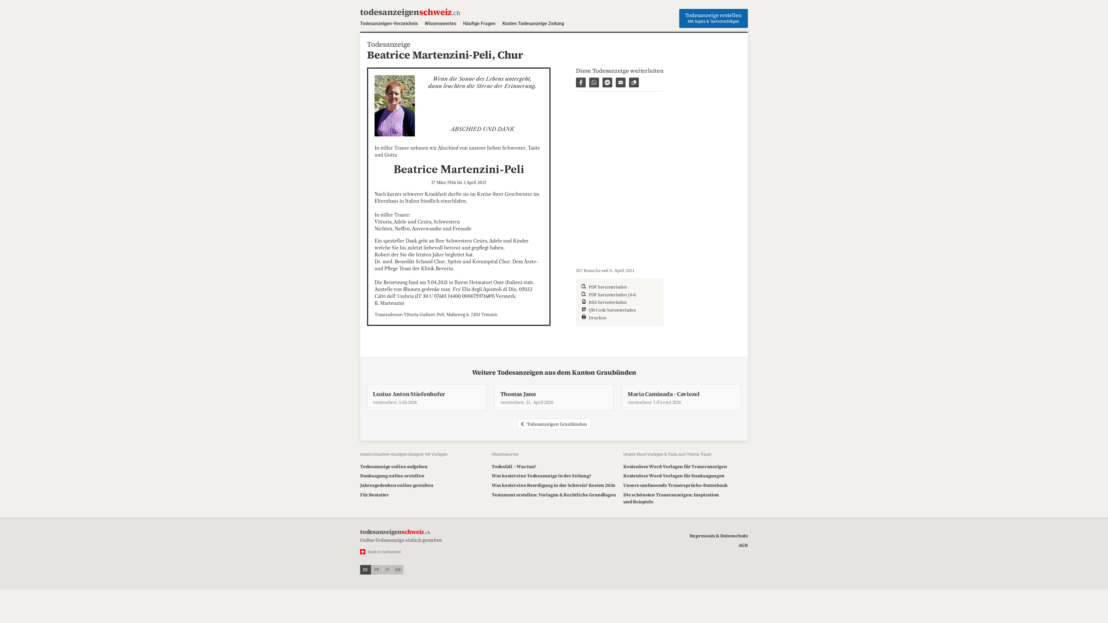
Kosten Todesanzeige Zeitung (533, 23)
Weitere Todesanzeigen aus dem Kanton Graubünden (554, 372)
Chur (510, 55)
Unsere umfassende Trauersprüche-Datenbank (675, 485)
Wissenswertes (440, 23)
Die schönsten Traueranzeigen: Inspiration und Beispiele (671, 498)
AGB (743, 545)
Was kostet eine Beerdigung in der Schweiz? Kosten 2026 (553, 485)
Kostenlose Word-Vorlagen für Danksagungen (674, 475)
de (365, 569)
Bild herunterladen (607, 302)
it (387, 569)
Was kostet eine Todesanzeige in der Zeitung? (541, 475)
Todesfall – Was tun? (514, 466)
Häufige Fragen (479, 23)
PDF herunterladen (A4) (611, 295)
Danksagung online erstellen (392, 475)
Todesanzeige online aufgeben (393, 466)
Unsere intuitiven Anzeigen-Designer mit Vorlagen (404, 454)
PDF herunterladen (607, 287)
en (397, 569)
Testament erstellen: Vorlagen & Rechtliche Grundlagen (554, 494)
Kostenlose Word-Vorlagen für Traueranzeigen (675, 466)
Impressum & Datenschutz (719, 535)
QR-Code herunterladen (611, 310)
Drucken (597, 318)
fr (376, 569)
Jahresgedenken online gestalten (396, 485)
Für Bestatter (374, 494)
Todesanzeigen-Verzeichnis (389, 23)
